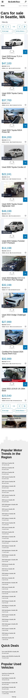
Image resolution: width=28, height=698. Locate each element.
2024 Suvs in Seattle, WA (8, 468)
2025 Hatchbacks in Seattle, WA (9, 583)
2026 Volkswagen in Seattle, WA (10, 624)
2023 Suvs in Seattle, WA (8, 473)
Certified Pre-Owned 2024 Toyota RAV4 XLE (12, 353)
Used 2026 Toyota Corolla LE (14, 167)
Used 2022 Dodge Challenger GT (14, 316)
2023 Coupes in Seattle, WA (8, 629)
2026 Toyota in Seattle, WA (8, 496)
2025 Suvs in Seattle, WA (8, 464)
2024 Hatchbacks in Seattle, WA (9, 592)
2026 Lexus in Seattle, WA (8, 588)
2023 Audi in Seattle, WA (8, 533)
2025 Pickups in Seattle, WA (8, 597)
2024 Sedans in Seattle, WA (8, 487)
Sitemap (14, 696)
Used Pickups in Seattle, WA (8, 688)
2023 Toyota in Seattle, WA (8, 523)
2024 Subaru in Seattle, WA (8, 537)
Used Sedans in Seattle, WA (8, 678)
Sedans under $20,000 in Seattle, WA (11, 657)
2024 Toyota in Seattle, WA (8, 477)
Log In (20, 5)
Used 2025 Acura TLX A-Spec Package (12, 57)
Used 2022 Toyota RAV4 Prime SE (12, 131)
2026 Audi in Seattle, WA (8, 638)
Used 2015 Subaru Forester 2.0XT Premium (13, 242)
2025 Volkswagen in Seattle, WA (10, 505)
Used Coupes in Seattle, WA (8, 692)
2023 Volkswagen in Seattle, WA (10, 542)
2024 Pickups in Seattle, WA (8, 555)
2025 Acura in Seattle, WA (8, 565)
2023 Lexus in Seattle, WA (8, 510)
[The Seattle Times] (14, 2)
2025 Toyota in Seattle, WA (8, 482)
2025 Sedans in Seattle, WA (8, 519)
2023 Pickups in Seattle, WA (8, 601)
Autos (2, 6)
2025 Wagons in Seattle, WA (9, 606)
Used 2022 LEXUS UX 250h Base (13, 390)
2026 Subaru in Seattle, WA (8, 634)
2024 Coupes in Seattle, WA (8, 615)
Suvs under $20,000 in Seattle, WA (10, 652)
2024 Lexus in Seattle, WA (8, 500)
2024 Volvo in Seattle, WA (8, 578)
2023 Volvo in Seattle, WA (8, 569)
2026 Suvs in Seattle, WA (8, 491)
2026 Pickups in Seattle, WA (8, 620)
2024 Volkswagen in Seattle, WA (10, 560)
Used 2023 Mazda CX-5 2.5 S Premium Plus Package (13, 279)
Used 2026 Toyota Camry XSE (12, 94)
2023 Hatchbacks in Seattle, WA (9, 551)
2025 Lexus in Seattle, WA (8, 528)
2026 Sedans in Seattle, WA (8, 574)
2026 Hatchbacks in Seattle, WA (9, 611)
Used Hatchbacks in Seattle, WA (9, 683)
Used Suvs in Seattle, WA (8, 674)
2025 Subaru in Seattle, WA (8, 514)
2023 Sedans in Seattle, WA (8, 546)
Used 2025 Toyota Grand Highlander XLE (12, 205)
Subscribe (25, 5)
